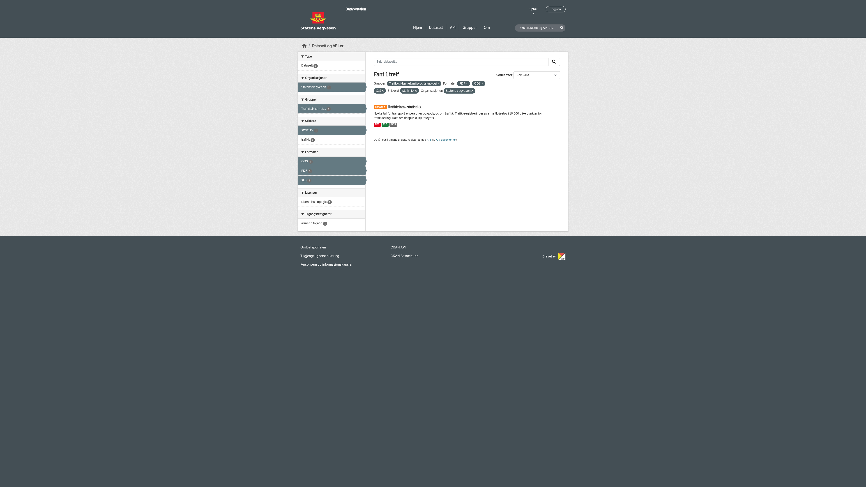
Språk (533, 9)
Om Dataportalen (313, 247)
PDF (377, 124)
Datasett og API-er (327, 46)
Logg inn (555, 9)
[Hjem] (304, 46)
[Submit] (554, 62)
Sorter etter (504, 75)
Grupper (470, 27)
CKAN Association (404, 256)
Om (487, 27)
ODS (393, 124)
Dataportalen (355, 9)
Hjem (417, 27)
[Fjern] (438, 83)
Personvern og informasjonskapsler (326, 264)
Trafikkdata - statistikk (404, 107)
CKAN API (398, 247)
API (453, 27)
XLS (385, 124)
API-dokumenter (446, 139)
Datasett (436, 27)
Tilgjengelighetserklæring (319, 256)
